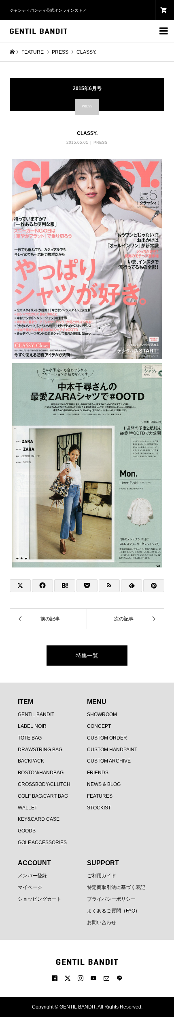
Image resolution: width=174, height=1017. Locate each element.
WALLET (27, 808)
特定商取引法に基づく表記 (116, 887)
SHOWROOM (102, 714)
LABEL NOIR (32, 726)
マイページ (30, 887)
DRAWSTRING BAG (40, 749)
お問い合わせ (101, 922)
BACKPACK (31, 761)
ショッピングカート (40, 899)
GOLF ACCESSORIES (42, 842)
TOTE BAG (30, 738)
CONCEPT (99, 726)
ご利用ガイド (101, 875)
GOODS (27, 831)
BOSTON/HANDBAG (41, 772)
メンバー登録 (32, 875)
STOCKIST (99, 808)
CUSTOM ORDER (107, 738)
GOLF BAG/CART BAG (43, 796)
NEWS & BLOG (104, 784)
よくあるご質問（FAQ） (113, 911)
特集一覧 (87, 655)
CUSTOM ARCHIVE (109, 761)
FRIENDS (97, 772)
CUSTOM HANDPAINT (112, 749)
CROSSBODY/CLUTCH (44, 784)
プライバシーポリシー (111, 899)
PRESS (100, 142)
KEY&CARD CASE (38, 819)
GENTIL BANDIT (36, 714)
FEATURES (99, 796)
